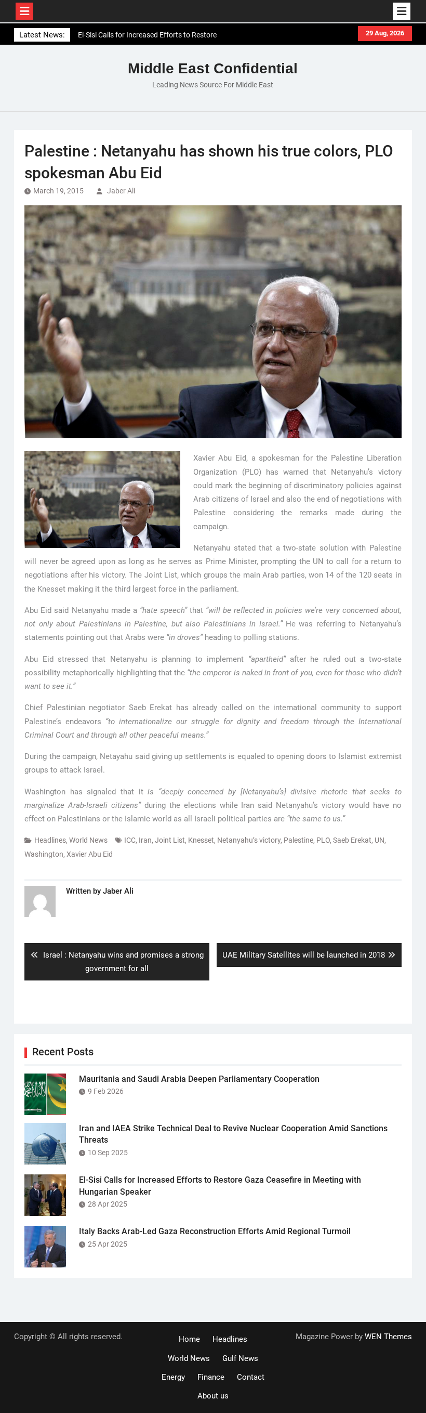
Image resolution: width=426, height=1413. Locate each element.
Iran (145, 840)
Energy (173, 1377)
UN (379, 840)
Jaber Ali (121, 191)
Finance (210, 1377)
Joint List (170, 840)
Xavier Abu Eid (89, 854)
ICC (130, 840)
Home (189, 1339)
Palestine (298, 840)
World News (88, 840)
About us (213, 1396)
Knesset (201, 840)
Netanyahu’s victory (249, 840)
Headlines (50, 840)
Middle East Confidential (213, 68)
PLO (323, 840)
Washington (43, 854)
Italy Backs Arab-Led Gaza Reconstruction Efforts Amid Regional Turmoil (215, 1231)
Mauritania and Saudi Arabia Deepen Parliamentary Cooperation (199, 1079)
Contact (250, 1377)
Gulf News (240, 1358)
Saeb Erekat (352, 840)
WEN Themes (388, 1336)
